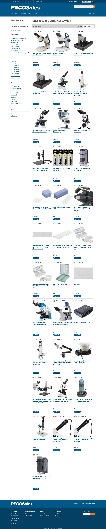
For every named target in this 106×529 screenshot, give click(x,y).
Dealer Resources (25, 13)
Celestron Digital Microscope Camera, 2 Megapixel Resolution (62, 439)
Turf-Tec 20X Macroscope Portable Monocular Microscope (40, 362)
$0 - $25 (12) (14, 61)
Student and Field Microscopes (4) (20, 53)
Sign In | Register (16, 1)
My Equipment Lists (15, 517)
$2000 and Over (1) (16, 78)
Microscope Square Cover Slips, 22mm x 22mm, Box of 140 (83, 247)
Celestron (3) (14, 93)
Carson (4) (13, 91)
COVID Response (58, 517)
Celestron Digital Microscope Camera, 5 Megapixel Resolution (83, 439)
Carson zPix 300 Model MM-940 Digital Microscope (83, 400)
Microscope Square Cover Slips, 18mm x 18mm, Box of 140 (41, 285)
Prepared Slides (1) (16, 46)
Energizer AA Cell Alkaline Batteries (61, 169)
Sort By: (80, 26)
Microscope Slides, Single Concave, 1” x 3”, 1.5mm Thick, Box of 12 (40, 247)
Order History (14, 521)
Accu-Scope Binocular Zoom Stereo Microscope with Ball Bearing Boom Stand (41, 401)
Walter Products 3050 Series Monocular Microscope (62, 400)
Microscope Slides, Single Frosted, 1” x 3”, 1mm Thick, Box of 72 (83, 208)
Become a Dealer (29, 513)
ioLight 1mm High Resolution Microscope (83, 54)
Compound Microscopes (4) (18, 38)
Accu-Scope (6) (15, 86)
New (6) (13, 114)
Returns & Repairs (29, 517)
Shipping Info (28, 515)
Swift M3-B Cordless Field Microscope (82, 131)
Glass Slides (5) (15, 42)
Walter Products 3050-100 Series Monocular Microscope (62, 92)
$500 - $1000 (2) (15, 74)
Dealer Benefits (28, 1)
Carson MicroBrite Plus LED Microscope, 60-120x (41, 477)
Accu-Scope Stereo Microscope (59, 54)
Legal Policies (57, 513)
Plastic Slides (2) (15, 44)
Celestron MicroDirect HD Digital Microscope (40, 438)
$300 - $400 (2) (15, 69)
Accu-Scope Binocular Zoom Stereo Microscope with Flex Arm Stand (62, 362)
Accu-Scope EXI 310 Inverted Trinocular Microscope (62, 323)
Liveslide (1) (14, 95)
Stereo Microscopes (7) (17, 51)
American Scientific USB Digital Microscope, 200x (40, 169)
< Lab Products (15, 24)
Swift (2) (13, 99)
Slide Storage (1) (15, 48)
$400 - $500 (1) (15, 72)
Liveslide (77, 284)
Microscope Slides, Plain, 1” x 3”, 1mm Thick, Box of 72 (62, 246)
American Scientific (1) (16, 88)
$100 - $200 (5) (15, 65)
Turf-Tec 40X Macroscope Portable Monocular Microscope (82, 93)
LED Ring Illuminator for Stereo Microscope (82, 361)
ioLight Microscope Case (82, 322)
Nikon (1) (13, 97)
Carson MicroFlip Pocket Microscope (82, 169)
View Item (36, 65)
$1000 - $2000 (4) (15, 76)
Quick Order (14, 520)
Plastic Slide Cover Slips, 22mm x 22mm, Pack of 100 (41, 208)
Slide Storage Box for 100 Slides (61, 285)
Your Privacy (57, 515)
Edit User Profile (15, 518)
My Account (45, 13)
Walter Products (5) (16, 103)
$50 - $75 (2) (14, 63)
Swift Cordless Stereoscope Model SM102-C (41, 54)
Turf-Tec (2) (14, 101)
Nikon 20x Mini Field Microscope (59, 131)
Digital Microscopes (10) (17, 40)
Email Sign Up (38, 1)
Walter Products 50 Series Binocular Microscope (41, 131)
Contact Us (36, 13)
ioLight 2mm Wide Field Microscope (40, 92)
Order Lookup (14, 523)
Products (14, 13)
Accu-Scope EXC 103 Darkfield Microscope (39, 323)
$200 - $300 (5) (15, 67)
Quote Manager (15, 515)
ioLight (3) (13, 105)
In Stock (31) (14, 116)
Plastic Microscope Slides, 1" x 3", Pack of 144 (62, 208)
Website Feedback (44, 515)
